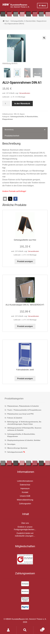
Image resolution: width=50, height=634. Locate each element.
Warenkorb (38, 628)
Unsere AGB (25, 496)
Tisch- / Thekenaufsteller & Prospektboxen (24, 410)
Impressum (25, 488)
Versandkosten (24, 93)
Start (7, 21)
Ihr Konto (8, 630)
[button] (44, 38)
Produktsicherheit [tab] (12, 136)
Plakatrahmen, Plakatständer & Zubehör (23, 406)
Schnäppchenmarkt (15, 452)
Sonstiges (11, 444)
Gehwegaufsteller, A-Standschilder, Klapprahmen (29, 21)
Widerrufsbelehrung (25, 500)
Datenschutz (25, 485)
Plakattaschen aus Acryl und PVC (20, 414)
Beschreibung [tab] (9, 129)
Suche (25, 630)
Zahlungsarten (25, 504)
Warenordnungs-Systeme (17, 448)
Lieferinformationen (25, 481)
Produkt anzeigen (25, 261)
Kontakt (25, 492)
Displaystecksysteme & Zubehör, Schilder (23, 440)
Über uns (25, 523)
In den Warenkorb (22, 103)
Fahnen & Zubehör (14, 418)
